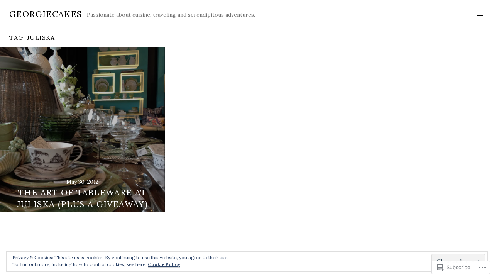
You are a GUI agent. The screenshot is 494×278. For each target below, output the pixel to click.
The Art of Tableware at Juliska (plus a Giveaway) (82, 198)
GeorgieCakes (45, 13)
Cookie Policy (164, 264)
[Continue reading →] (82, 129)
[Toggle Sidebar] (480, 14)
